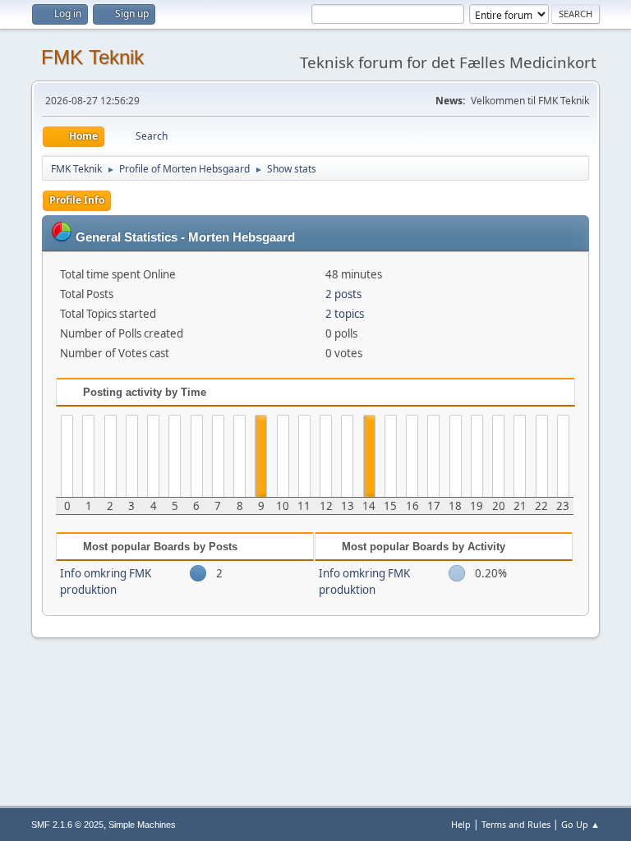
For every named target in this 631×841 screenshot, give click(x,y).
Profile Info (76, 200)
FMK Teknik (92, 57)
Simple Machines (142, 825)
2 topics (344, 313)
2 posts (343, 294)
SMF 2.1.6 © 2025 (67, 825)
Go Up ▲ (580, 824)
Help (461, 824)
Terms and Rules (515, 824)
